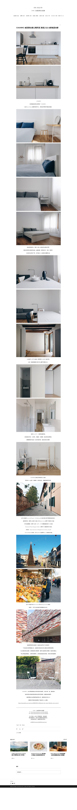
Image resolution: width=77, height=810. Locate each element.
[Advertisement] (36, 2)
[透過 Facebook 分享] (16, 729)
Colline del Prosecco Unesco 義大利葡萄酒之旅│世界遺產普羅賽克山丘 (19, 754)
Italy (20, 724)
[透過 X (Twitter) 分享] (19, 729)
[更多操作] (60, 25)
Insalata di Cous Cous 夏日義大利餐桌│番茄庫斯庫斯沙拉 (38, 754)
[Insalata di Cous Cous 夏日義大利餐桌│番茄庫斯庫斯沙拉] (38, 746)
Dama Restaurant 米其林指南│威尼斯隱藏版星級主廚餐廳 (58, 754)
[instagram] (14, 783)
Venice (23, 724)
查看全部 (65, 739)
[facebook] (10, 783)
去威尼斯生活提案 (40, 10)
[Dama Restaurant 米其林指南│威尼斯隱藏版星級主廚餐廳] (58, 746)
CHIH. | (33, 10)
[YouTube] (12, 783)
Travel (17, 724)
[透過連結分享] (22, 729)
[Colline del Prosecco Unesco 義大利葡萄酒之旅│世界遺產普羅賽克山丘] (19, 746)
